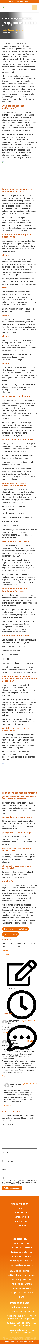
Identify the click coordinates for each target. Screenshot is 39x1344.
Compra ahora (10, 934)
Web (4, 1169)
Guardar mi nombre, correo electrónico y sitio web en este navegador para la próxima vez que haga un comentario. (19, 1182)
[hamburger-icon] (34, 7)
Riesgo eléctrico (15, 30)
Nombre (5, 1152)
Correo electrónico (9, 1161)
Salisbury (6, 950)
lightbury (6, 954)
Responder (5, 1032)
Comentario (8, 1125)
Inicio (4, 30)
